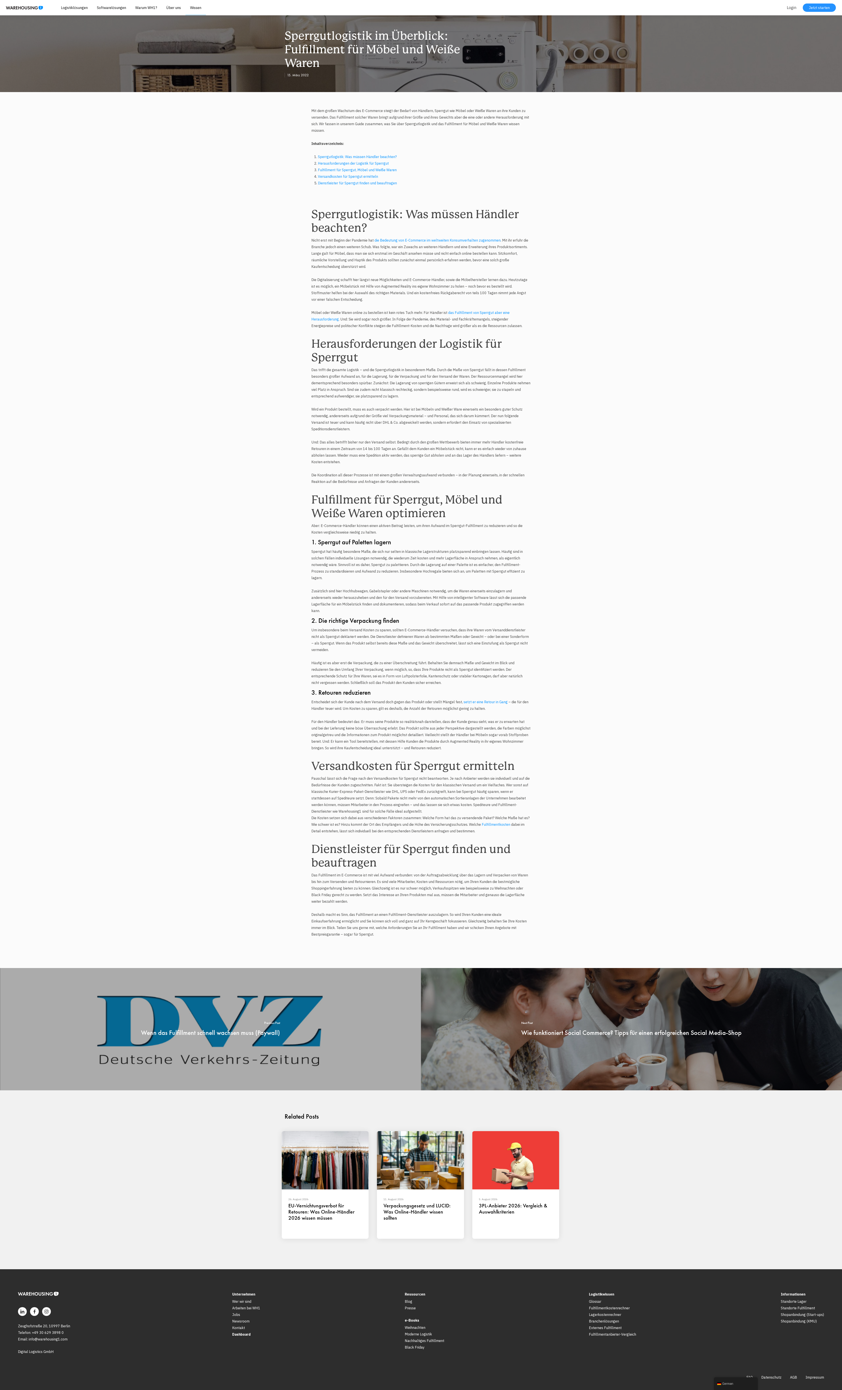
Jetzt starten (819, 7)
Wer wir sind (241, 1301)
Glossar (595, 1301)
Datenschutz (771, 1377)
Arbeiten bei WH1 (246, 1308)
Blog (408, 1301)
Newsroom (241, 1321)
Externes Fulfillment (605, 1328)
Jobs (236, 1314)
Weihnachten (415, 1327)
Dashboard (241, 1334)
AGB (793, 1377)
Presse (410, 1308)
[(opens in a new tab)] (210, 1029)
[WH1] (23, 9)
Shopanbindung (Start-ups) (802, 1314)
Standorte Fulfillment (798, 1308)
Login (791, 7)
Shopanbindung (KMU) (799, 1321)
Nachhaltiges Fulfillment (424, 1340)
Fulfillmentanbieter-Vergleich (612, 1334)
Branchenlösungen (604, 1321)
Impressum (815, 1377)
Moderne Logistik (418, 1334)
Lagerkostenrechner (605, 1314)
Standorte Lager (793, 1301)
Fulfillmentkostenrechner (609, 1308)
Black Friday (415, 1347)
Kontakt (238, 1328)
